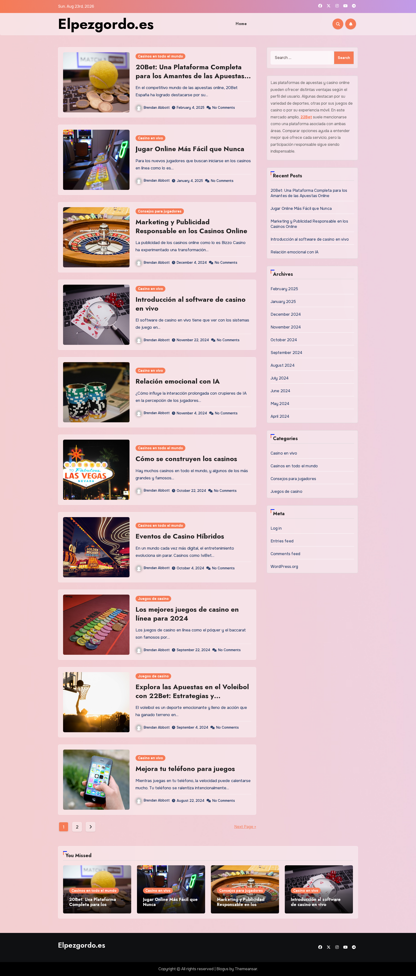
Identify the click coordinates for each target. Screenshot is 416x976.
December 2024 (286, 314)
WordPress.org (284, 566)
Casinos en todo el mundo (160, 56)
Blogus (222, 968)
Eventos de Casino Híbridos (180, 536)
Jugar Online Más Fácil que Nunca (191, 149)
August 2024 (283, 365)
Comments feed (285, 553)
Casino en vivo (150, 138)
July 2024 (280, 378)
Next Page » (245, 826)
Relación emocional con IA (178, 381)
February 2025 (284, 288)
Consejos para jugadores (160, 211)
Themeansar (246, 968)
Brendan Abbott (157, 107)
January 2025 (283, 301)
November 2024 (286, 327)
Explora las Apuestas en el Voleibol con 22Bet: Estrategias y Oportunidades (192, 695)
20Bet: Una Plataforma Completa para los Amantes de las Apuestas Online (190, 76)
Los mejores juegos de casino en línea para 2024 (187, 613)
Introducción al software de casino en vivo (191, 304)
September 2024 (287, 352)
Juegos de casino (153, 599)
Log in (276, 528)
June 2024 (281, 390)
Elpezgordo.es (106, 23)
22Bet (306, 117)
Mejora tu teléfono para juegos (185, 769)
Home (241, 23)
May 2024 (280, 403)
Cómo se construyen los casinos (186, 459)
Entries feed (282, 541)
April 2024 (280, 416)
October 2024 (284, 339)
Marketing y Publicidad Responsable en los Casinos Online (191, 226)
